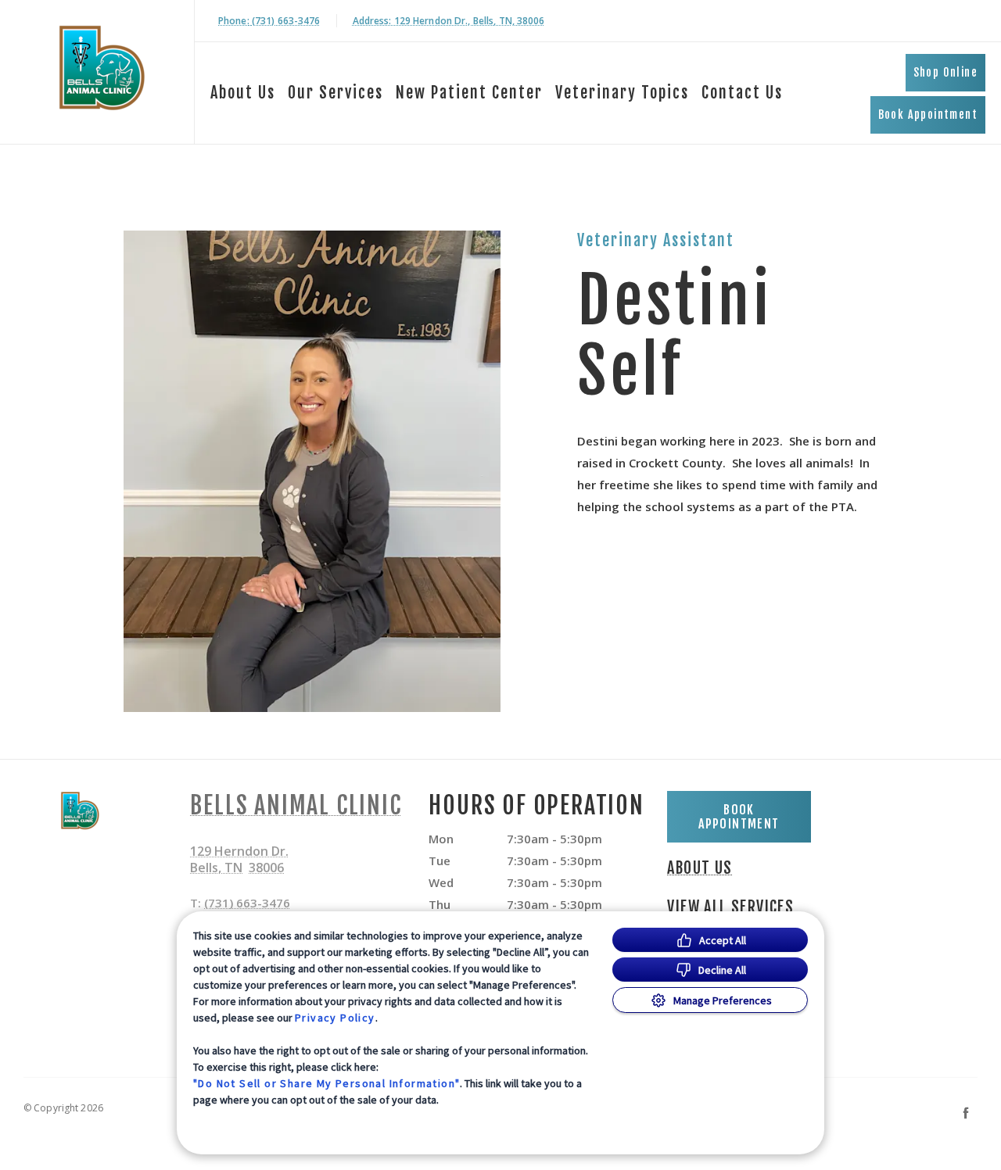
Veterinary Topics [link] (622, 92)
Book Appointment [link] (928, 114)
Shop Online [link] (945, 72)
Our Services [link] (335, 92)
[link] (100, 69)
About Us (242, 92)
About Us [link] (699, 868)
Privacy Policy (335, 1018)
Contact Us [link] (742, 92)
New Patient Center (469, 92)
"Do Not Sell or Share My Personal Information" (326, 1083)
